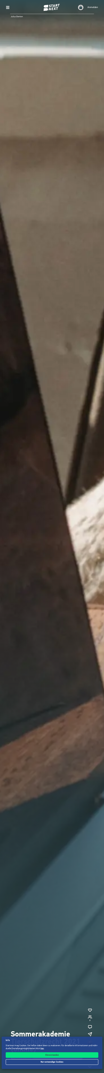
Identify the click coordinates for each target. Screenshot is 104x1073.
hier (42, 1049)
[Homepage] (52, 7)
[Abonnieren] (90, 1010)
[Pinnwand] (90, 1027)
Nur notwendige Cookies (52, 1062)
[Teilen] (90, 1034)
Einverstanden (52, 1055)
